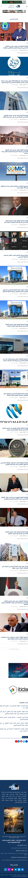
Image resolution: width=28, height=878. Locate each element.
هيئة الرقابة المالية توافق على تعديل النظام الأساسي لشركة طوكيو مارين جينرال (15, 426)
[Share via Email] (18, 50)
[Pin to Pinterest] (24, 50)
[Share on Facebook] (27, 50)
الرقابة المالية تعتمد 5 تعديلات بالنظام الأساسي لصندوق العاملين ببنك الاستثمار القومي (14, 461)
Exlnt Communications (22, 873)
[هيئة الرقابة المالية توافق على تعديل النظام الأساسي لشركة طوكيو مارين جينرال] (14, 410)
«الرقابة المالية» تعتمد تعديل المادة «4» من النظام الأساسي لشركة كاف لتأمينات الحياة (15, 357)
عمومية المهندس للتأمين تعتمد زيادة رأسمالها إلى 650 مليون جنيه (14, 184)
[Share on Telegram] (19, 50)
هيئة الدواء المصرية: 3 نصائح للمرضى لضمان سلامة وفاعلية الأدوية (14, 715)
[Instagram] (9, 866)
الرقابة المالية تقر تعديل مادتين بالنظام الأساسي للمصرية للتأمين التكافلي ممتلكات (15, 44)
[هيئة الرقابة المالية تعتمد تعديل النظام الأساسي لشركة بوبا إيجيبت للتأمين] (14, 514)
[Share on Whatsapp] (21, 50)
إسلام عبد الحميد (22, 47)
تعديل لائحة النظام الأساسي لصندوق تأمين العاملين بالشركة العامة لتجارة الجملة (15, 392)
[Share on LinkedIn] (22, 50)
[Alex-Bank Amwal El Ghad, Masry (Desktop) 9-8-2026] (14, 2)
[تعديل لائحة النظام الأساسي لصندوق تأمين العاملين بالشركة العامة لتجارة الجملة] (14, 376)
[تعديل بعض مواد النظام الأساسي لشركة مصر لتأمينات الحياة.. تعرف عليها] (14, 549)
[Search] (1, 6)
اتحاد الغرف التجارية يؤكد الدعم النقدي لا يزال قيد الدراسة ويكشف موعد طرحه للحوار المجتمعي (14, 710)
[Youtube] (12, 866)
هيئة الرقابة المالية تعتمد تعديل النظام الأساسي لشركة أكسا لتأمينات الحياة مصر (16, 219)
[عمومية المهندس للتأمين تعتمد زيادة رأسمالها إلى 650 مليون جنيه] (14, 168)
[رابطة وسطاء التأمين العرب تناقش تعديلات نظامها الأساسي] (14, 237)
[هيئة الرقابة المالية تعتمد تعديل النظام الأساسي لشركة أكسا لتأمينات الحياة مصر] (14, 203)
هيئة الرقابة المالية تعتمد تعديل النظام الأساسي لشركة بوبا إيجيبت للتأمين (16, 530)
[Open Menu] (26, 6)
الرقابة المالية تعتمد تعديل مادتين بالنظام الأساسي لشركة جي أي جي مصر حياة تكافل (15, 113)
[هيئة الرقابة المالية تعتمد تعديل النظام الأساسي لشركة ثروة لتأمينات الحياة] (14, 307)
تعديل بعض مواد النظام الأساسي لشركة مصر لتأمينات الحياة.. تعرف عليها (15, 564)
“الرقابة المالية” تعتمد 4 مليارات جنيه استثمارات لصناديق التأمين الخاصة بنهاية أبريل (14, 635)
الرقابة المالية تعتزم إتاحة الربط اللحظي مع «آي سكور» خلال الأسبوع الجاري (14, 721)
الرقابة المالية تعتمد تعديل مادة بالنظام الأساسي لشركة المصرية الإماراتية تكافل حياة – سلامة (14, 149)
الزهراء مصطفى (22, 429)
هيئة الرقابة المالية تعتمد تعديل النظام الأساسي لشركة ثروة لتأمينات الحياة (16, 322)
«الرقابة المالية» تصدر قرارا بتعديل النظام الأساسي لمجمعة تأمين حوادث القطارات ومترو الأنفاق (15, 600)
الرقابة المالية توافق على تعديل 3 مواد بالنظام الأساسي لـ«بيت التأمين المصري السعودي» (14, 495)
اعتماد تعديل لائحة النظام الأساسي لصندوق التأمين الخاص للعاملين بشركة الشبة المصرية (15, 288)
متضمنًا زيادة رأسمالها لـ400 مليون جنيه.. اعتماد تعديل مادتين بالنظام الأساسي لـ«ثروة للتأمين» (14, 79)
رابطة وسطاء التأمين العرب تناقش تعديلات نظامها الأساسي (16, 253)
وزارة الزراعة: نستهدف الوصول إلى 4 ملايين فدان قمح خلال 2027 (14, 704)
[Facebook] (22, 866)
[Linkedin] (15, 866)
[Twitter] (19, 866)
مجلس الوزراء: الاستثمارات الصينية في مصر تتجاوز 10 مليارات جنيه (14, 727)
